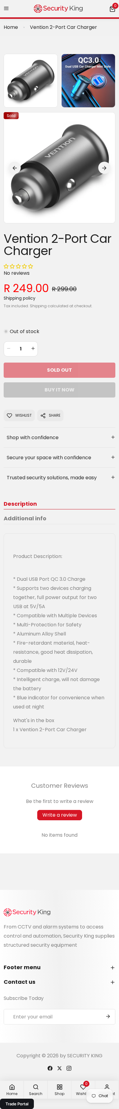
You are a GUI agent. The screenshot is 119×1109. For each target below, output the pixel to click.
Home (11, 27)
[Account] (50, 1068)
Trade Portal (16, 1103)
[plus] (33, 349)
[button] (112, 9)
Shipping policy (19, 298)
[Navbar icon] (6, 9)
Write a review (59, 814)
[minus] (8, 349)
